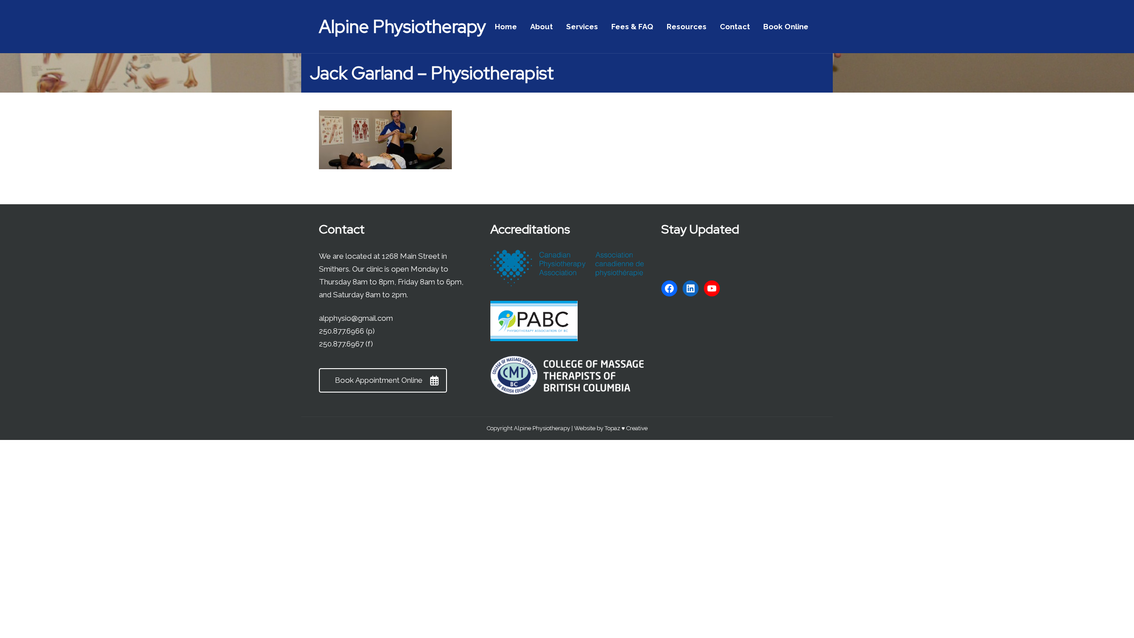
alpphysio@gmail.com (356, 318)
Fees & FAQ (632, 26)
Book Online (785, 26)
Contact (735, 26)
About (541, 26)
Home (506, 26)
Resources (687, 26)
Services (582, 26)
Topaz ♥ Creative (626, 428)
